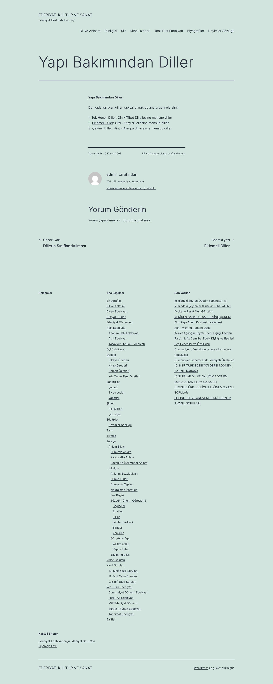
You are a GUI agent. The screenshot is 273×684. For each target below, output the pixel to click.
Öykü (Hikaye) (115, 349)
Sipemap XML (48, 646)
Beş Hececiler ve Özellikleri (192, 344)
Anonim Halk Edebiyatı (124, 333)
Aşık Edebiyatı (118, 338)
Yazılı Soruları (115, 565)
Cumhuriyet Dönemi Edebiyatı (128, 592)
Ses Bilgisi (117, 495)
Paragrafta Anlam (122, 457)
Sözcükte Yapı (120, 538)
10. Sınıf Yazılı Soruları (123, 570)
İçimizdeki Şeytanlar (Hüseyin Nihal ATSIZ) (202, 306)
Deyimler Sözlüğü (221, 31)
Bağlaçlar (119, 506)
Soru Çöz (89, 641)
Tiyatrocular (117, 392)
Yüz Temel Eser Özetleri (124, 376)
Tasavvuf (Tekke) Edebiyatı (127, 344)
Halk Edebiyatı (115, 327)
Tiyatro (111, 435)
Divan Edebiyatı (116, 311)
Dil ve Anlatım (90, 31)
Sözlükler (112, 419)
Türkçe (111, 441)
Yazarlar (114, 398)
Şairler (113, 387)
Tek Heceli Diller (103, 117)
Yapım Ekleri (121, 549)
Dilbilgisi (110, 31)
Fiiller (116, 517)
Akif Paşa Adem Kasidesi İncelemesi (198, 322)
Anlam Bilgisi (117, 446)
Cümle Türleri (119, 479)
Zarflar (110, 619)
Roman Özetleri (119, 371)
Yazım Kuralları (120, 554)
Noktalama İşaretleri (124, 490)
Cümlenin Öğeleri (122, 484)
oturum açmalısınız (136, 220)
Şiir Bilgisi (115, 414)
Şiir (123, 31)
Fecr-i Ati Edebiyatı (121, 597)
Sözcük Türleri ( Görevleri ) (128, 500)
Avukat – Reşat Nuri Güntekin (193, 311)
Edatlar (117, 511)
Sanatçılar (113, 381)
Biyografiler (195, 31)
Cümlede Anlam (121, 452)
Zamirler (118, 533)
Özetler (111, 354)
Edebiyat (44, 641)
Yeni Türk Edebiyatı (168, 31)
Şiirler (110, 403)
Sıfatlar (117, 527)
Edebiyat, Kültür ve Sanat (65, 15)
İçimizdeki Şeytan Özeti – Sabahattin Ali (200, 300)
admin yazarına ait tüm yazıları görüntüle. (131, 188)
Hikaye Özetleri (119, 360)
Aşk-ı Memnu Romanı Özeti (192, 327)
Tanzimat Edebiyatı (121, 614)
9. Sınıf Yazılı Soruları (122, 581)
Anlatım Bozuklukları (124, 473)
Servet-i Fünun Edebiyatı (125, 608)
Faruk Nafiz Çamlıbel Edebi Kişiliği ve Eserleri (204, 338)
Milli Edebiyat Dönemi (123, 603)
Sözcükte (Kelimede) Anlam (129, 462)
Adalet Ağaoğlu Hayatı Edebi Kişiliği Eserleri (203, 333)
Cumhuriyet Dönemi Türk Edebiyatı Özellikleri (204, 360)
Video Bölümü (115, 560)
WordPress (201, 668)
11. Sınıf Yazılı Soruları (123, 576)
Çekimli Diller (102, 128)
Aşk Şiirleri (115, 408)
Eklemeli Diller (102, 123)
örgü (67, 641)
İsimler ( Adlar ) (123, 522)
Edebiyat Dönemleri (119, 322)
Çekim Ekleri (121, 543)
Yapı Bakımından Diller (105, 97)
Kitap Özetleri (140, 31)
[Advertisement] (62, 318)
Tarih (109, 430)
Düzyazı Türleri (116, 317)
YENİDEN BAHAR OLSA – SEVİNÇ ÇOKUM (202, 317)
